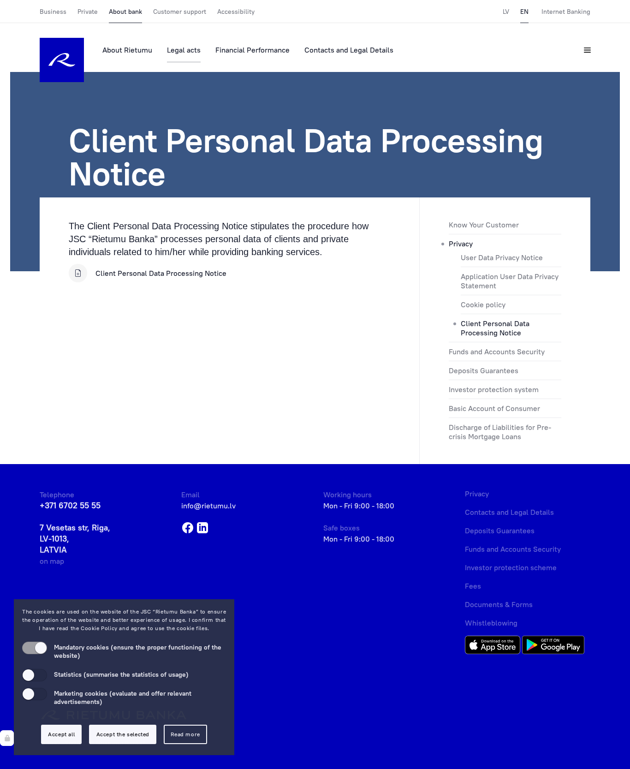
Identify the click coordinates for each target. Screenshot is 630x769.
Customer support (179, 11)
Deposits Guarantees (483, 370)
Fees (473, 585)
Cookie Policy (99, 628)
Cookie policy (483, 304)
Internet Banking (565, 11)
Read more (185, 734)
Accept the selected (122, 734)
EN (524, 11)
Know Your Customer (484, 224)
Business (53, 11)
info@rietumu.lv (208, 505)
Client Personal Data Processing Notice (495, 328)
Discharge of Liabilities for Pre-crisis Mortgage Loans (500, 432)
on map (52, 561)
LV (506, 11)
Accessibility (236, 11)
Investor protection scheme (511, 567)
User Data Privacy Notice (502, 257)
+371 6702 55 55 (70, 505)
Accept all (61, 734)
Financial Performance (252, 49)
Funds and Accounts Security (497, 351)
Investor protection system (494, 389)
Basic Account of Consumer (494, 408)
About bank (125, 11)
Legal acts (184, 49)
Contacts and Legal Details (348, 49)
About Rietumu (127, 49)
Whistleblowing (491, 622)
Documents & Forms (499, 604)
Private (87, 11)
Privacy (461, 243)
